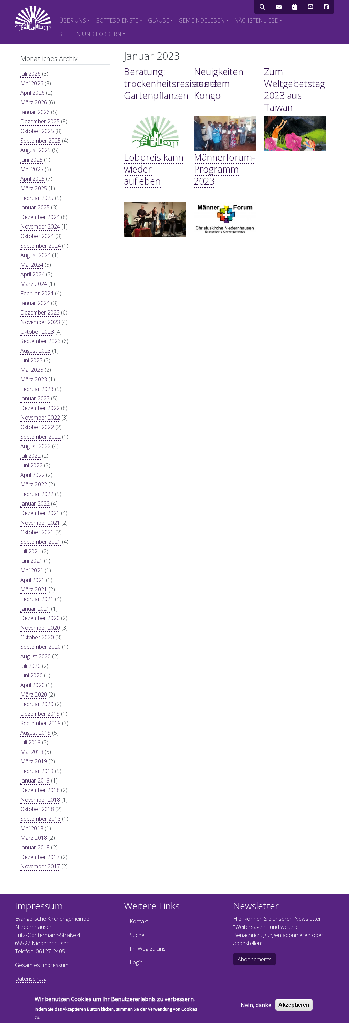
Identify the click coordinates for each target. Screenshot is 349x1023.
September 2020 (40, 647)
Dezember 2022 (40, 408)
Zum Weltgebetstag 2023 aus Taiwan (294, 89)
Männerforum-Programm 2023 (224, 169)
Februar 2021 (37, 599)
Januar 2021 (35, 608)
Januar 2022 (35, 503)
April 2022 (32, 475)
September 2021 (40, 541)
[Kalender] (295, 7)
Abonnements (255, 959)
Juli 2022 (30, 455)
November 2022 (40, 417)
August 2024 (35, 255)
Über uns (72, 20)
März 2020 (33, 694)
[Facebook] (326, 7)
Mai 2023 (31, 370)
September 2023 (40, 341)
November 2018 (40, 799)
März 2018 (33, 838)
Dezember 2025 (40, 121)
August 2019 (35, 732)
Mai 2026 (31, 83)
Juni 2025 (31, 159)
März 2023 (33, 379)
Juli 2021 (30, 551)
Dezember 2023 (40, 312)
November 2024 (40, 226)
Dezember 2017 (40, 857)
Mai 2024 (31, 264)
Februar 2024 (37, 293)
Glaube (158, 20)
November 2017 (40, 866)
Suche (137, 935)
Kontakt (139, 921)
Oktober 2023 (37, 331)
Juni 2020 (31, 675)
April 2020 (32, 685)
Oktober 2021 (37, 532)
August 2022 (35, 446)
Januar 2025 (35, 207)
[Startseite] (33, 19)
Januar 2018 (35, 847)
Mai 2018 (31, 828)
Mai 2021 (31, 570)
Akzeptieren (293, 1005)
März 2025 (33, 188)
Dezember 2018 (40, 790)
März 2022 (33, 484)
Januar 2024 (35, 303)
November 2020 (40, 627)
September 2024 (40, 245)
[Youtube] (310, 7)
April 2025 (32, 178)
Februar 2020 (37, 704)
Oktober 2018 (37, 809)
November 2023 (40, 322)
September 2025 (40, 140)
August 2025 (35, 150)
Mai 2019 (31, 752)
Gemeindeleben (202, 20)
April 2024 (32, 274)
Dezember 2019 (40, 713)
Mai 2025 (31, 169)
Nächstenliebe (256, 20)
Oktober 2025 (37, 131)
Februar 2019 (37, 771)
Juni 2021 (31, 561)
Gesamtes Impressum (42, 965)
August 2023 (35, 350)
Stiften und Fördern (90, 34)
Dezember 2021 (40, 513)
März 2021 (33, 589)
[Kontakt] (279, 7)
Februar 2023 (37, 389)
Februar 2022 (37, 494)
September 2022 (40, 436)
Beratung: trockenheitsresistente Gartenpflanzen (171, 83)
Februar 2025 (37, 198)
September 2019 (40, 723)
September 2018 (40, 818)
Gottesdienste (116, 20)
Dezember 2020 (40, 618)
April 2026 (32, 93)
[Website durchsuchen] (262, 7)
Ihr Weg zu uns (148, 948)
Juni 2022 (31, 465)
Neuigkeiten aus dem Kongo (218, 83)
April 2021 (32, 580)
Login (136, 962)
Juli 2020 (30, 666)
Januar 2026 (35, 112)
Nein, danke (256, 1005)
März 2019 (33, 761)
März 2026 (33, 102)
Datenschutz (30, 978)
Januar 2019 (35, 780)
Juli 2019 (30, 742)
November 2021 (40, 522)
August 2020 (35, 656)
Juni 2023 (31, 360)
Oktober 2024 (37, 236)
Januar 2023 (35, 398)
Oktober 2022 (37, 427)
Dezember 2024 (40, 217)
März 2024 (33, 284)
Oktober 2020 (37, 637)
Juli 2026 (30, 73)
